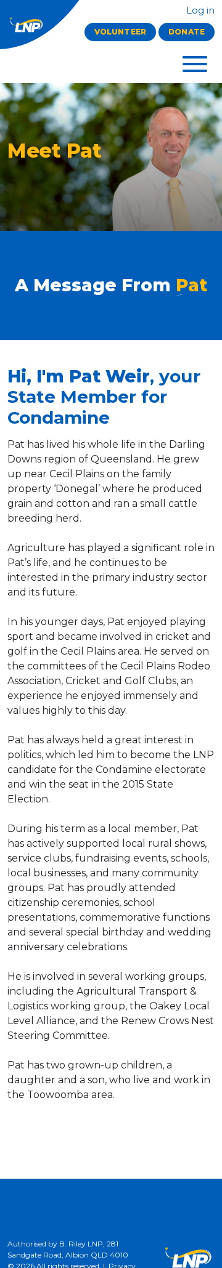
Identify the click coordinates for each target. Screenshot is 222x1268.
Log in (199, 10)
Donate (186, 31)
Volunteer (120, 31)
